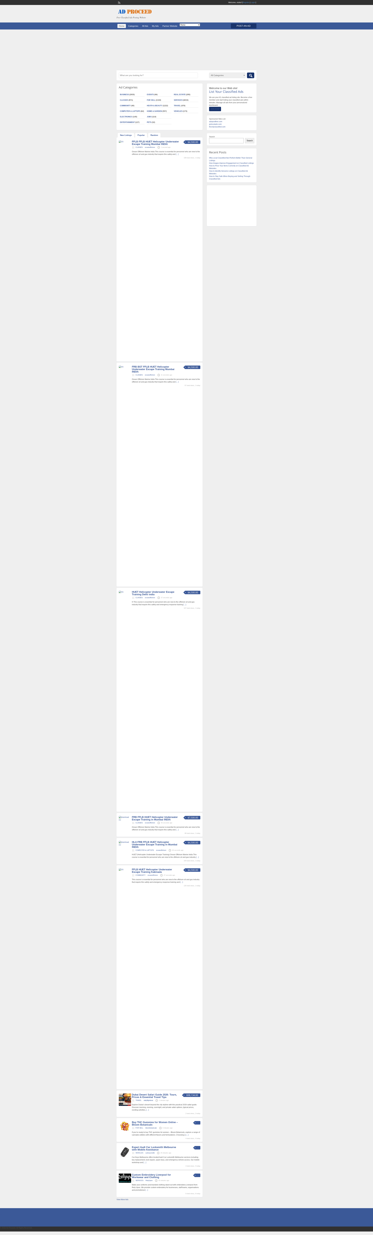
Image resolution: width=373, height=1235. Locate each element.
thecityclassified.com (217, 127)
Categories (133, 26)
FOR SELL (151, 100)
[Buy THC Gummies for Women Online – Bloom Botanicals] (125, 1131)
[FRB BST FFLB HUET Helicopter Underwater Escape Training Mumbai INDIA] (125, 367)
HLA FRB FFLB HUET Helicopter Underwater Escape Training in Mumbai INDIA (154, 844)
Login (253, 2)
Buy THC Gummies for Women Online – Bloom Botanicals (155, 1123)
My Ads (155, 26)
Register (246, 2)
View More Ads (122, 1200)
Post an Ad (244, 26)
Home (121, 26)
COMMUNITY (125, 106)
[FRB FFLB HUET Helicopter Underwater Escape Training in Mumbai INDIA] (125, 820)
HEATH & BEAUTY (154, 106)
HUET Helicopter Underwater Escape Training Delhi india (153, 593)
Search (212, 137)
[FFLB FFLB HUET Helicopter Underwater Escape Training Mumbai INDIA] (125, 142)
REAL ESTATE (180, 95)
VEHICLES (178, 111)
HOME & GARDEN (154, 111)
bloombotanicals (151, 1128)
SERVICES (178, 100)
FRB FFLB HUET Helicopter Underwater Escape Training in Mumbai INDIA (155, 818)
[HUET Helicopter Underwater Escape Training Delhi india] (125, 592)
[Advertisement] (186, 50)
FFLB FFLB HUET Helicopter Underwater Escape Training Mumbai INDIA (155, 142)
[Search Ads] (250, 75)
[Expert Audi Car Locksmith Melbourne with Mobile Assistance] (125, 1158)
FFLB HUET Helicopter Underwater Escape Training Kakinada (152, 870)
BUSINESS (124, 95)
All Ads (145, 26)
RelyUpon (149, 1180)
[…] (177, 154)
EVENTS (150, 95)
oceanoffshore (150, 147)
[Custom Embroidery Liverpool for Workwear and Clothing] (125, 1182)
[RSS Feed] (119, 2)
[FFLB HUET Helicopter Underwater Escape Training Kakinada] (125, 870)
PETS (149, 122)
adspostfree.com (215, 122)
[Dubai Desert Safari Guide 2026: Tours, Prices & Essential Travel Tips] (125, 1105)
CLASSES (124, 100)
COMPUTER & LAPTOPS (130, 111)
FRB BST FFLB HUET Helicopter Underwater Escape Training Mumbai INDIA (153, 369)
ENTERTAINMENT (127, 122)
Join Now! (215, 109)
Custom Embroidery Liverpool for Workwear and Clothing (151, 1176)
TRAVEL (177, 106)
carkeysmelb (150, 1153)
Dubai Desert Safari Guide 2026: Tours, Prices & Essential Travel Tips (154, 1096)
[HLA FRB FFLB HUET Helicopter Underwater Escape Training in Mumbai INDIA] (125, 845)
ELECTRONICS (126, 117)
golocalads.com (215, 124)
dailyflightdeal (148, 1100)
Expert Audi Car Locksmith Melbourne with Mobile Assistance (154, 1148)
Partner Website (169, 26)
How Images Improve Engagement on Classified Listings (231, 163)
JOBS (149, 117)
